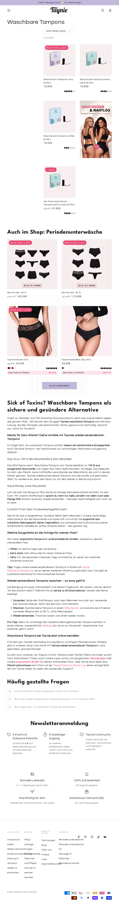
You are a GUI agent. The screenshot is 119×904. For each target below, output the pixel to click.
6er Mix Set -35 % (71, 292)
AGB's (10, 844)
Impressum (13, 839)
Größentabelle (32, 854)
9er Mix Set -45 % (16, 292)
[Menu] (9, 10)
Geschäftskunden (52, 864)
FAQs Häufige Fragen (28, 844)
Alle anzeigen (59, 386)
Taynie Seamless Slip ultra (76, 359)
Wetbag (47, 625)
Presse (45, 854)
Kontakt (28, 877)
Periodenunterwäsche (71, 839)
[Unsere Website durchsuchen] (102, 10)
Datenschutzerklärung (19, 854)
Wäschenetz (71, 608)
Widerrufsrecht (15, 849)
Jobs (44, 859)
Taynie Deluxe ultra (17, 359)
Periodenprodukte (69, 863)
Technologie (48, 840)
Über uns (47, 850)
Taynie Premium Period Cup (69, 665)
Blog (44, 845)
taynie (17, 892)
